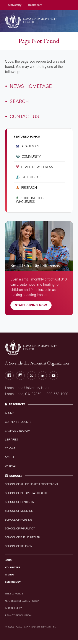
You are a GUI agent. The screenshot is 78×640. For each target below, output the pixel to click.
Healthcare (35, 4)
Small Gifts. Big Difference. (35, 265)
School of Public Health (22, 537)
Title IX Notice (14, 593)
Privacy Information (18, 615)
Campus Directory (18, 430)
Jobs (8, 560)
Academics (30, 146)
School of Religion (18, 546)
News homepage (31, 86)
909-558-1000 (57, 394)
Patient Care (32, 177)
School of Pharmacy (20, 528)
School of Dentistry (19, 502)
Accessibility (13, 608)
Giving (9, 574)
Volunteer (12, 567)
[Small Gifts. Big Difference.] (39, 246)
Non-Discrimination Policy (22, 600)
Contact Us (24, 116)
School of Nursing (18, 519)
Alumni (10, 413)
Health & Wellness (37, 167)
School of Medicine (19, 510)
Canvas (10, 448)
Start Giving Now (31, 305)
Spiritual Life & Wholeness (31, 199)
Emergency (13, 581)
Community (31, 156)
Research (29, 187)
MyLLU (9, 457)
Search (19, 101)
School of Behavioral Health (26, 493)
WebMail (11, 466)
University (14, 4)
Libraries (11, 439)
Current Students (18, 421)
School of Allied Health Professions (31, 484)
